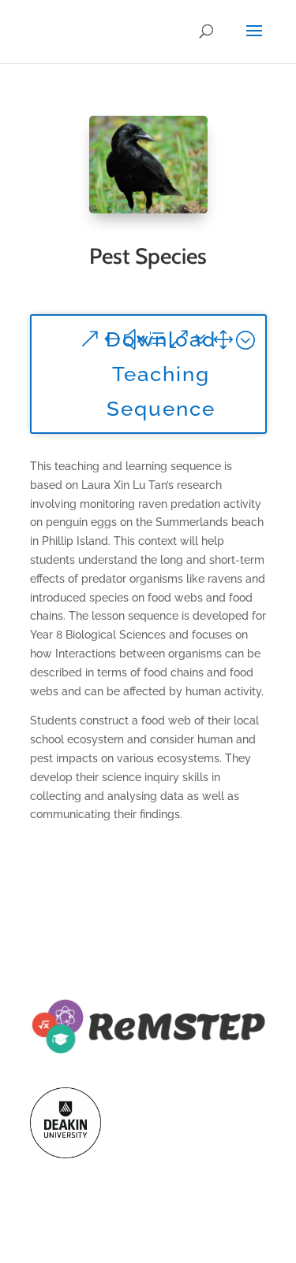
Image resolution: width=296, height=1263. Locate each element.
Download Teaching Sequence (161, 374)
